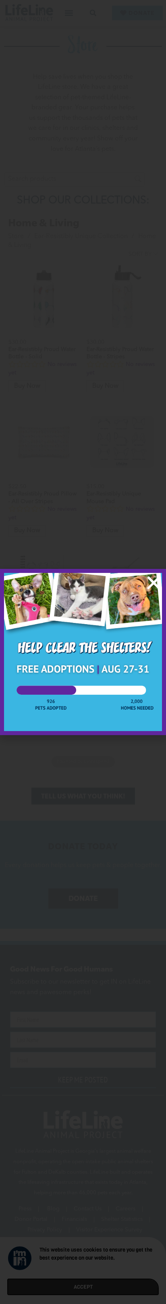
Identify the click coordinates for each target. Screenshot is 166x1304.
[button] (154, 583)
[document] (83, 652)
